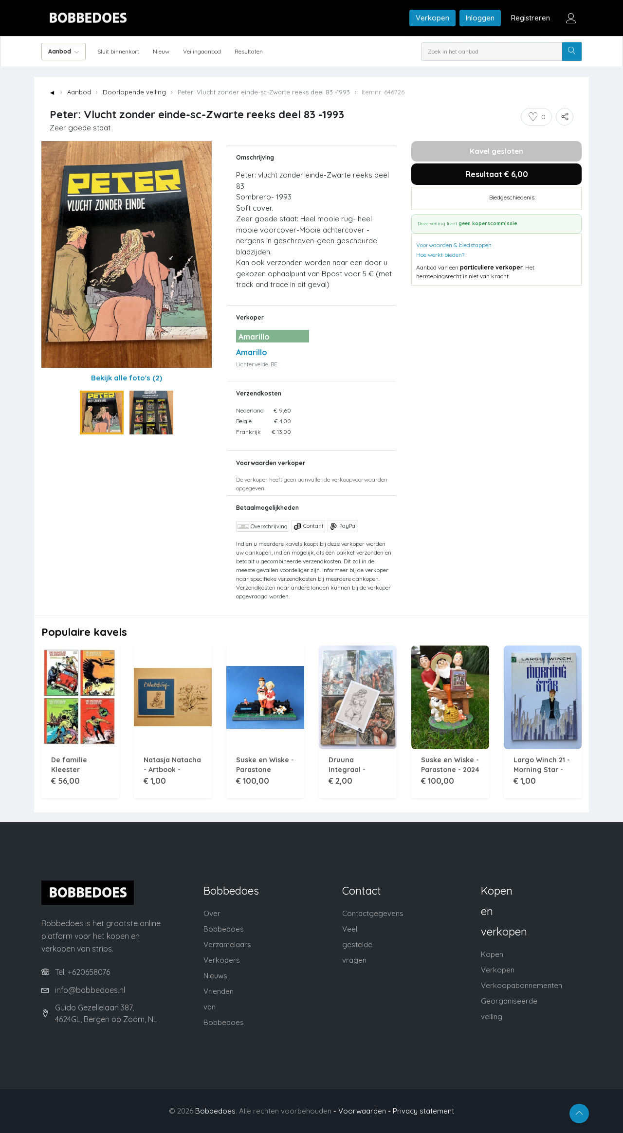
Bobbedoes (215, 1110)
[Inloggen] (571, 18)
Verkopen (432, 17)
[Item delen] (564, 117)
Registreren (530, 17)
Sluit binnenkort (118, 51)
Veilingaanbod (202, 51)
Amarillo (251, 352)
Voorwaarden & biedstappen (454, 245)
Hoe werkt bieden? (440, 254)
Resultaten (249, 51)
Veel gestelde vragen (357, 944)
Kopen (492, 954)
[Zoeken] (572, 51)
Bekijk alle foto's (126, 377)
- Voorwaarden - (362, 1110)
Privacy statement (423, 1110)
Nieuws (215, 975)
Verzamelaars (227, 944)
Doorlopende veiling (134, 92)
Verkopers (221, 960)
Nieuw (161, 51)
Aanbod (79, 92)
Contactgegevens (372, 913)
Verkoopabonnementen (521, 985)
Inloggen (480, 17)
